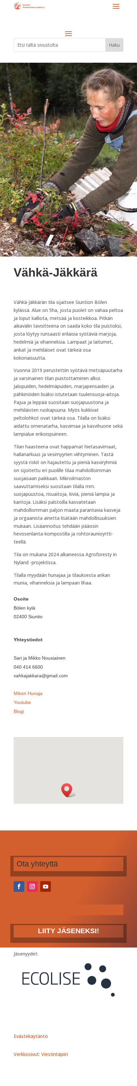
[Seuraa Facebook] (19, 886)
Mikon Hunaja (28, 693)
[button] (69, 790)
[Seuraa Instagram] (32, 886)
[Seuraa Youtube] (45, 886)
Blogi (19, 711)
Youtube (22, 702)
